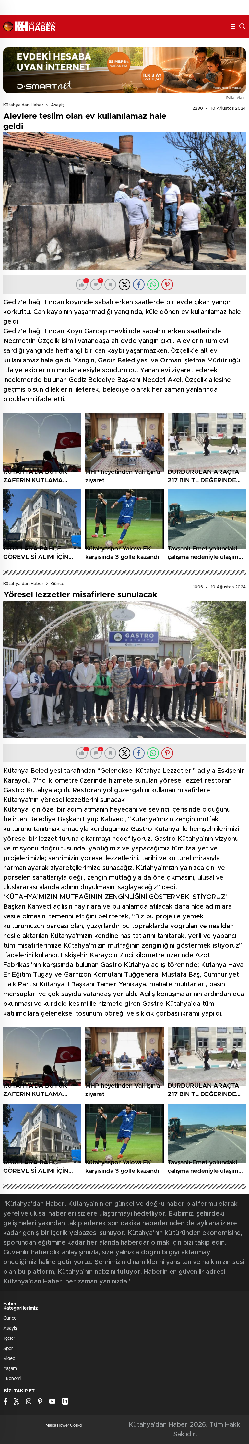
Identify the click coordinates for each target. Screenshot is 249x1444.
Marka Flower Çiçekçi (64, 1425)
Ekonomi (12, 1378)
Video (9, 1358)
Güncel (58, 584)
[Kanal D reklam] (124, 70)
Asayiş (57, 105)
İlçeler (9, 1338)
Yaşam (10, 1368)
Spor (8, 1348)
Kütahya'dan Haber (23, 105)
